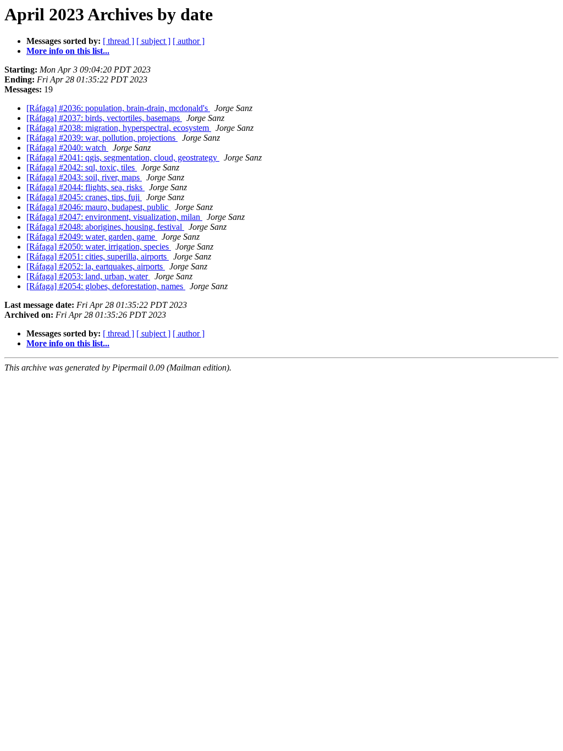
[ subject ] (153, 41)
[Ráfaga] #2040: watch (67, 147)
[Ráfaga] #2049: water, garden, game (91, 236)
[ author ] (189, 41)
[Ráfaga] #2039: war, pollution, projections (102, 137)
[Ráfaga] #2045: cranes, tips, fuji (84, 197)
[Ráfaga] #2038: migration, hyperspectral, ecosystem (118, 127)
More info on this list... (67, 51)
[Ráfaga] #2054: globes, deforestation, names (105, 286)
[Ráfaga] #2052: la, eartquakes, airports (95, 266)
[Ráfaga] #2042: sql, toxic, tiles (81, 167)
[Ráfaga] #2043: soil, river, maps (84, 177)
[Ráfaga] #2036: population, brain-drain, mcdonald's (118, 108)
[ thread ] (118, 41)
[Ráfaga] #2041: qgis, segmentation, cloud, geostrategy (122, 157)
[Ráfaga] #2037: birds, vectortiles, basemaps (104, 118)
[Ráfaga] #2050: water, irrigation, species (98, 246)
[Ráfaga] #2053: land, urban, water (88, 276)
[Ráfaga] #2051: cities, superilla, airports (97, 256)
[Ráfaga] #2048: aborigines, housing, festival (105, 226)
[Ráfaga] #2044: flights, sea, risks (85, 187)
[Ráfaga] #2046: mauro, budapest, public (98, 207)
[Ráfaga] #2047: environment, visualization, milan (114, 217)
